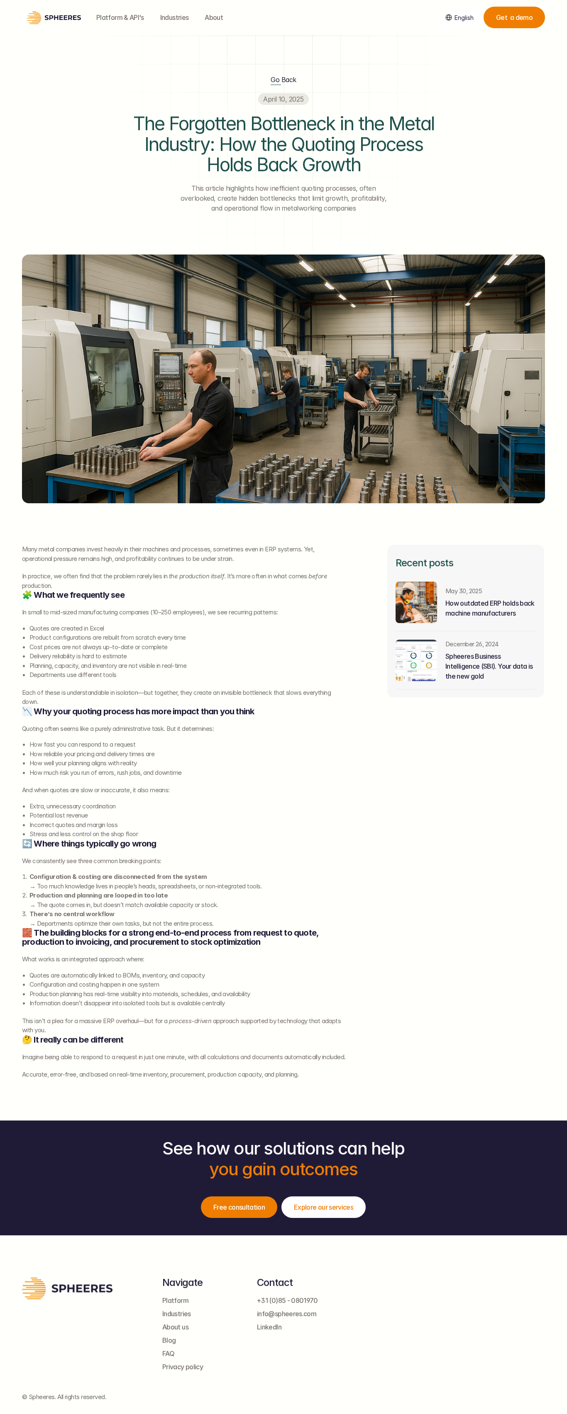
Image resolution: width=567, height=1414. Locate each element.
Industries (174, 17)
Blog (169, 1340)
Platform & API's (120, 17)
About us (175, 1327)
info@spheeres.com (286, 1314)
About (214, 17)
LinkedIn (269, 1327)
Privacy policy (182, 1367)
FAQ (168, 1353)
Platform (175, 1300)
